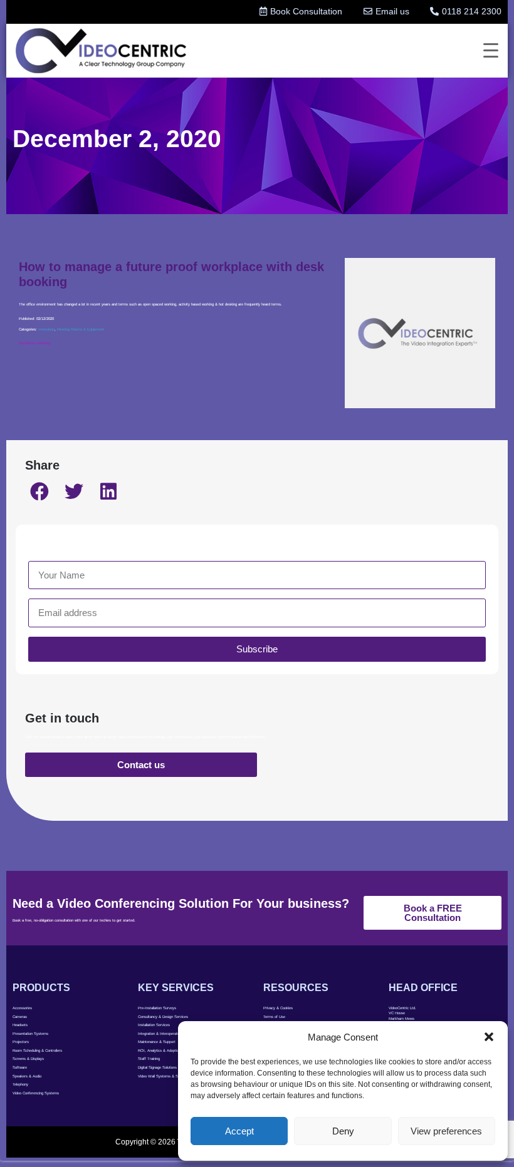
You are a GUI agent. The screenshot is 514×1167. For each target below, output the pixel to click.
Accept (239, 1131)
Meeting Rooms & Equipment (80, 329)
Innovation (46, 329)
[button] (489, 1037)
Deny (343, 1131)
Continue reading (35, 343)
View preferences (446, 1131)
